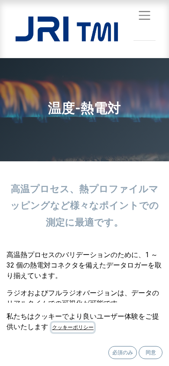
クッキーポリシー (73, 327)
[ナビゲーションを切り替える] (144, 14)
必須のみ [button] (122, 353)
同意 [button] (151, 353)
